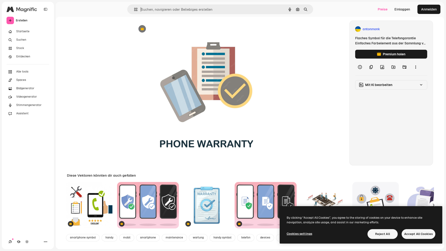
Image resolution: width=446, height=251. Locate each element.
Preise (382, 9)
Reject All (382, 234)
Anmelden (429, 9)
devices (265, 237)
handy (109, 237)
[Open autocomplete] (134, 9)
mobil (126, 237)
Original (163, 29)
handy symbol (222, 237)
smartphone (148, 237)
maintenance (174, 237)
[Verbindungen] (10, 241)
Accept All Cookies (418, 234)
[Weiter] (433, 205)
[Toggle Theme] (27, 241)
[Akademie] (18, 241)
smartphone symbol (83, 237)
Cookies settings (299, 234)
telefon (245, 237)
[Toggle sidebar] (45, 9)
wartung (198, 237)
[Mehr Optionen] (415, 67)
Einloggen (402, 9)
